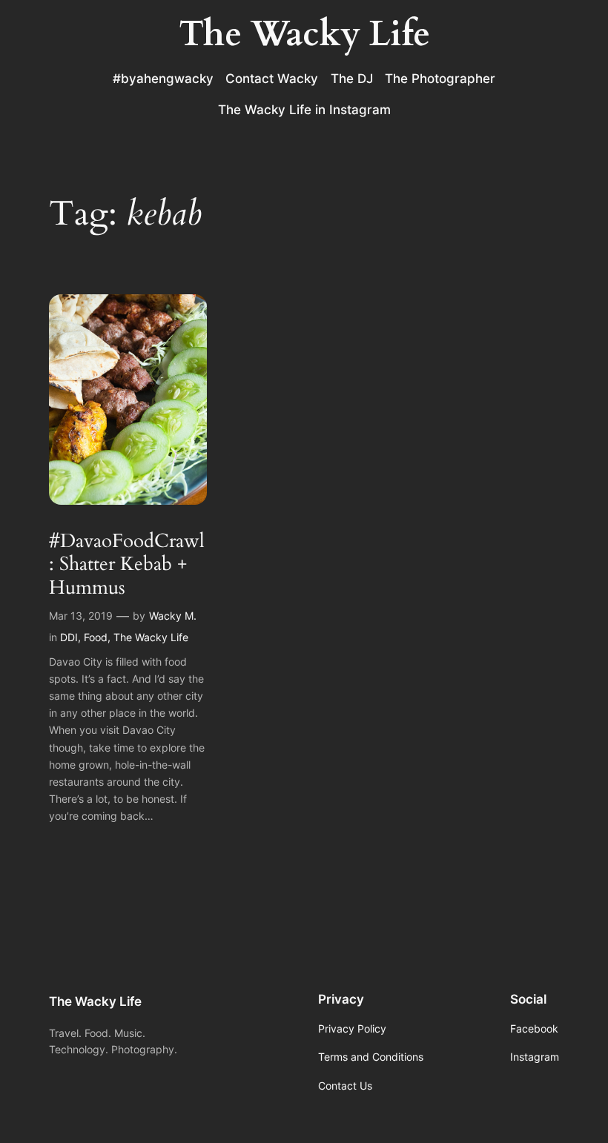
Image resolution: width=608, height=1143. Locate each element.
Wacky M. (172, 615)
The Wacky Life (150, 637)
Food (96, 637)
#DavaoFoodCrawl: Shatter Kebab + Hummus (127, 564)
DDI (69, 637)
